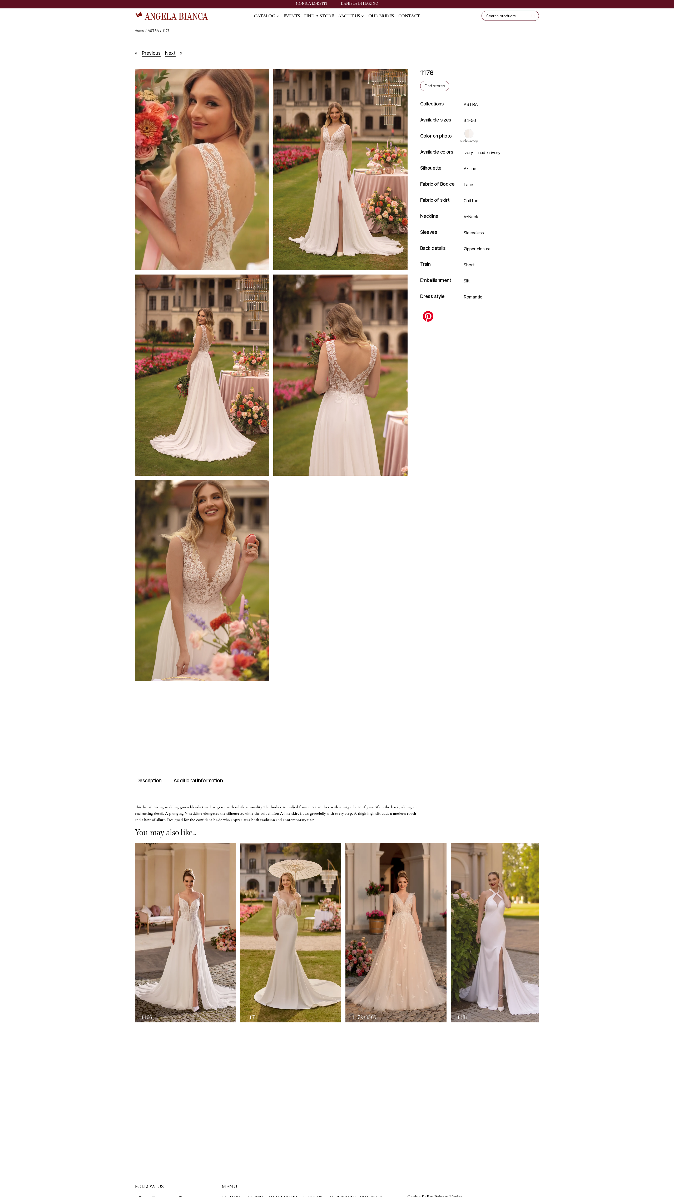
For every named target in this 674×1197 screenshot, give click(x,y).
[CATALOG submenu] (277, 15)
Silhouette (431, 168)
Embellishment (435, 280)
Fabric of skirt (435, 200)
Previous (151, 53)
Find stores (434, 85)
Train (425, 264)
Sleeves (428, 232)
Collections (432, 103)
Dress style (432, 296)
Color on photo (436, 136)
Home (139, 30)
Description (149, 781)
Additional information (198, 781)
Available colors (436, 152)
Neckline (429, 216)
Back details (433, 248)
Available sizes (435, 120)
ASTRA (153, 30)
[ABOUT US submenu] (362, 15)
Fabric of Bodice (437, 184)
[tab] (148, 781)
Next (170, 53)
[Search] (534, 15)
